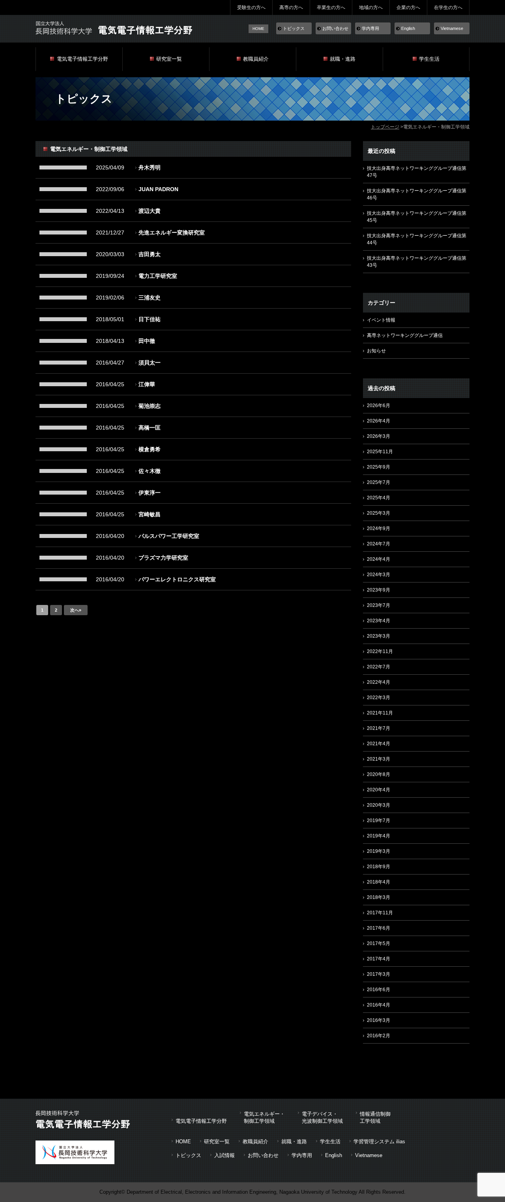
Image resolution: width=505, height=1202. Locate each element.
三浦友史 (149, 297)
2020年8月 (378, 774)
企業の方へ (408, 7)
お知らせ (376, 351)
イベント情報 (381, 320)
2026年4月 (378, 421)
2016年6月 (378, 989)
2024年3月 (378, 574)
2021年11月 (380, 713)
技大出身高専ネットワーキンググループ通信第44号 (416, 239)
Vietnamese (452, 28)
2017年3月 (378, 974)
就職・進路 (342, 59)
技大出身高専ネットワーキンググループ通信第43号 (416, 261)
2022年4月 (378, 682)
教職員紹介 (256, 59)
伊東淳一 (149, 492)
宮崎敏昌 (149, 514)
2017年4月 (378, 959)
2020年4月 (378, 790)
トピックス (294, 28)
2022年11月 (380, 651)
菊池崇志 (149, 406)
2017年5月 (378, 943)
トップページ (385, 127)
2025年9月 (378, 467)
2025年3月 (378, 513)
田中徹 (146, 341)
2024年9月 (378, 528)
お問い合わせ (335, 28)
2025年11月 (380, 451)
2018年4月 (378, 882)
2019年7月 (378, 820)
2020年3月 (378, 805)
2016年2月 (378, 1035)
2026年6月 (378, 405)
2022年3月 (378, 697)
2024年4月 (378, 559)
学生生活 (429, 59)
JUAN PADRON (158, 189)
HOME (258, 28)
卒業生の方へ (331, 7)
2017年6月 (378, 928)
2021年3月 (378, 759)
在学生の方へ (448, 7)
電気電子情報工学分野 (82, 59)
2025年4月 (378, 498)
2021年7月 (378, 728)
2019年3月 (378, 851)
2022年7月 (378, 667)
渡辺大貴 (149, 211)
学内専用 (370, 28)
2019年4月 (378, 836)
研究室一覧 (169, 59)
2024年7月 (378, 544)
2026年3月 (378, 436)
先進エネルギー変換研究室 (171, 232)
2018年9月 (378, 866)
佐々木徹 (149, 471)
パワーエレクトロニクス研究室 (177, 579)
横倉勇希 (149, 449)
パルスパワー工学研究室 (168, 536)
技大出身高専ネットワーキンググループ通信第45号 (416, 216)
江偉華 (146, 384)
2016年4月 (378, 1005)
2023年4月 (378, 620)
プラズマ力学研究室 (163, 557)
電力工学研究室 (157, 276)
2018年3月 (378, 897)
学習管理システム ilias (379, 1141)
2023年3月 (378, 636)
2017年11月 (380, 912)
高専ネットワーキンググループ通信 (405, 335)
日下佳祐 (149, 319)
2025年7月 (378, 482)
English (408, 28)
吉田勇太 (149, 254)
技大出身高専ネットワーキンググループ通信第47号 (416, 172)
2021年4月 (378, 743)
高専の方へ (291, 7)
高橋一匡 (149, 427)
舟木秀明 (149, 167)
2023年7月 (378, 605)
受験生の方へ (251, 7)
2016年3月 (378, 1020)
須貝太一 (149, 362)
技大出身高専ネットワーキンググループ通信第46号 (416, 194)
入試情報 (224, 1155)
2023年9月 (378, 590)
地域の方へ (371, 7)
